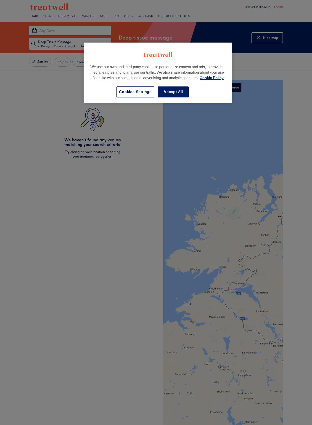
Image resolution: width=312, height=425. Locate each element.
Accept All (173, 92)
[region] (158, 73)
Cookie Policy (212, 78)
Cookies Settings (135, 92)
